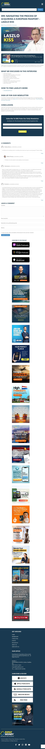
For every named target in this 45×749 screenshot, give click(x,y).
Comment (3, 205)
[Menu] (42, 4)
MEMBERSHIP (15, 636)
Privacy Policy (11, 739)
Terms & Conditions (4, 739)
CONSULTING (15, 638)
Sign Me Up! (22, 131)
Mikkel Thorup (3, 25)
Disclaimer (17, 739)
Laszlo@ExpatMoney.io (8, 90)
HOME (13, 634)
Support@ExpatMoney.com (17, 666)
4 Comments (14, 25)
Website (2, 227)
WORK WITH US (15, 646)
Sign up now (15, 98)
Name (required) (4, 218)
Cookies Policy (22, 739)
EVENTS (14, 640)
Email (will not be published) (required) (9, 223)
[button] (40, 9)
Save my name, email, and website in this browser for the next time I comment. (18, 232)
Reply (42, 153)
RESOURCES (15, 642)
